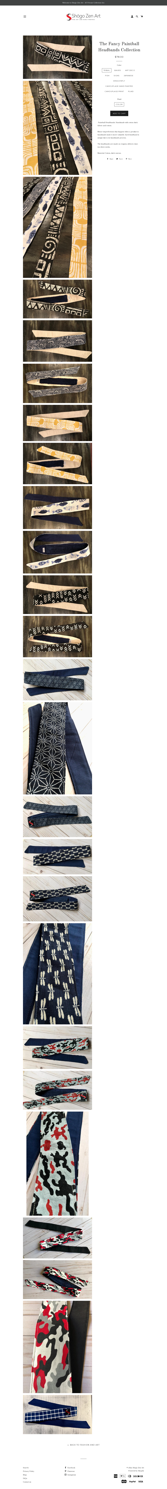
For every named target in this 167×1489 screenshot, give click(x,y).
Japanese (128, 76)
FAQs (25, 1478)
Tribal (106, 70)
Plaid (131, 91)
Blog (25, 1475)
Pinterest (71, 1471)
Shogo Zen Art (138, 1468)
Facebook (71, 1468)
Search (25, 1468)
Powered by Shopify (136, 1471)
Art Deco (130, 70)
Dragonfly (119, 81)
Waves (117, 70)
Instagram (71, 1475)
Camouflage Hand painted (119, 86)
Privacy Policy (28, 1471)
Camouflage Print (114, 91)
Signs (117, 76)
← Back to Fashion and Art (83, 1445)
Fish (107, 76)
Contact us (27, 1482)
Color (119, 65)
